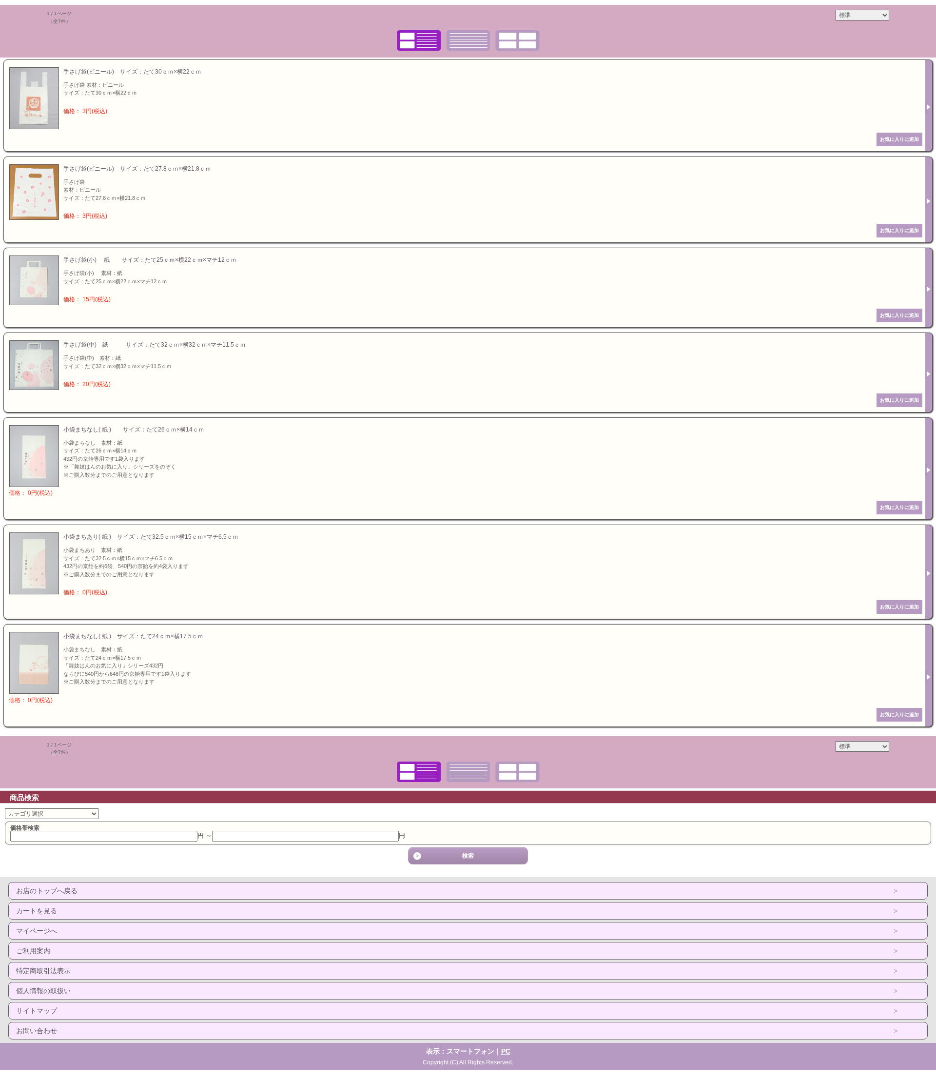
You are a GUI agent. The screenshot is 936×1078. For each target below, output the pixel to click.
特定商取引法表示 (43, 971)
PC (505, 1051)
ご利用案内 (33, 951)
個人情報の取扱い (43, 991)
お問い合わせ (36, 1031)
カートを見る (36, 911)
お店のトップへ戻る (47, 891)
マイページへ (36, 931)
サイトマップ (36, 1011)
